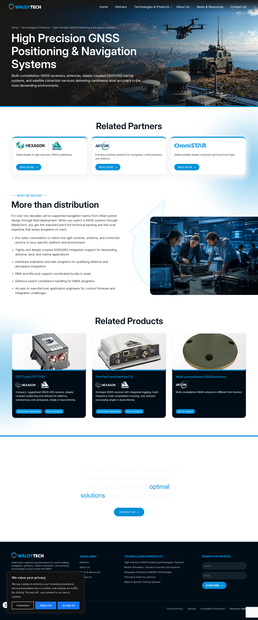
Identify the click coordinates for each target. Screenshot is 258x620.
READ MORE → (29, 167)
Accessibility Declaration (212, 608)
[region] (45, 592)
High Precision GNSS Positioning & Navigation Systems (154, 562)
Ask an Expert (54, 411)
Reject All (45, 605)
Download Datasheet (29, 411)
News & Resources (210, 7)
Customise (23, 605)
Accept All (68, 605)
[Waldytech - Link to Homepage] (25, 7)
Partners (121, 7)
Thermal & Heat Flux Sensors (140, 577)
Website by (238, 608)
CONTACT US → (129, 512)
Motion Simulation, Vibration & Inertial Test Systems (152, 567)
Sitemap (192, 608)
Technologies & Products (151, 7)
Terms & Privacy (175, 608)
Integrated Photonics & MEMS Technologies (148, 572)
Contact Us (238, 7)
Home (104, 7)
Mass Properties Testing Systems (142, 582)
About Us (183, 7)
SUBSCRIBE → (214, 585)
